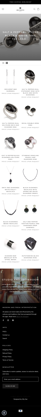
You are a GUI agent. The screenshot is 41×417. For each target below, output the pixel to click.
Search (5, 338)
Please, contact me (29, 289)
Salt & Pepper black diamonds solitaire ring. (11, 157)
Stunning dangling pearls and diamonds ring (30, 157)
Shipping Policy (8, 350)
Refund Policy (7, 353)
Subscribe (10, 386)
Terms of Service (8, 360)
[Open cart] (38, 9)
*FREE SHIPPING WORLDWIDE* (20, 2)
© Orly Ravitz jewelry (20, 396)
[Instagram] (8, 320)
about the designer (22, 317)
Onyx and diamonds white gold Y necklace (10, 189)
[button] (4, 412)
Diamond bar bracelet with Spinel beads (10, 257)
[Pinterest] (13, 320)
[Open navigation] (3, 9)
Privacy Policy (7, 357)
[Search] (34, 9)
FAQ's (5, 332)
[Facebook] (3, 320)
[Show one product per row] (3, 63)
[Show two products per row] (7, 63)
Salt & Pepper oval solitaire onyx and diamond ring (10, 125)
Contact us (6, 335)
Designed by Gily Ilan (20, 399)
